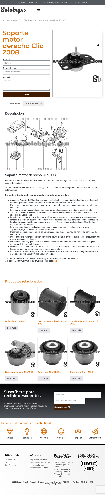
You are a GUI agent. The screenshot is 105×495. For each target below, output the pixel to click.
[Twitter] (88, 463)
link (77, 258)
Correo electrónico (11, 68)
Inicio (5, 20)
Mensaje (6, 77)
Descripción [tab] (14, 103)
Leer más (11, 328)
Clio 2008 (28, 20)
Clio (20, 20)
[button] (38, 10)
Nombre (6, 59)
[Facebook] (83, 463)
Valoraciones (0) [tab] (33, 103)
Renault (13, 20)
